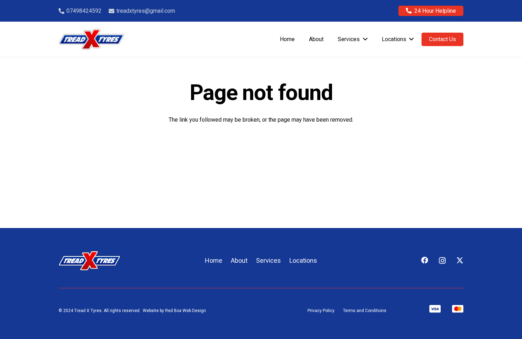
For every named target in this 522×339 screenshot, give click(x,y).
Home (213, 260)
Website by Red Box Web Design (174, 310)
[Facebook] (424, 260)
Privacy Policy (321, 310)
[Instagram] (442, 261)
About (239, 260)
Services (268, 260)
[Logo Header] (91, 39)
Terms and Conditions (364, 310)
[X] (459, 260)
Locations (303, 260)
